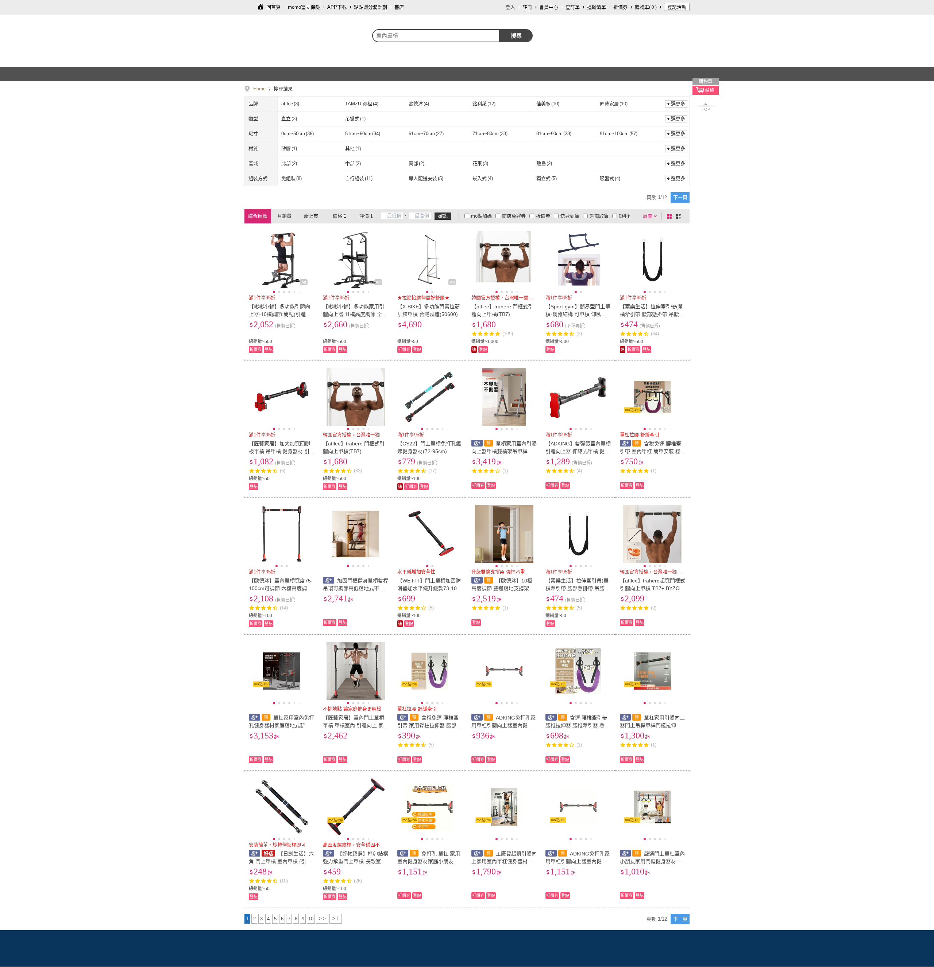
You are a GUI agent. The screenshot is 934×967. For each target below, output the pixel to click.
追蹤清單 (596, 7)
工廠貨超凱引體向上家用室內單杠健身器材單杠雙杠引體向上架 (504, 861)
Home (259, 88)
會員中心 (548, 7)
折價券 (620, 7)
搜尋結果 (282, 88)
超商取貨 (599, 216)
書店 (399, 7)
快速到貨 (569, 216)
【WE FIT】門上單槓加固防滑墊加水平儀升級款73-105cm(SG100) (429, 588)
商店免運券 (514, 216)
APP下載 (337, 7)
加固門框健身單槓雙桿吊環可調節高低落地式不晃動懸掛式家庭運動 (355, 588)
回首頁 (273, 7)
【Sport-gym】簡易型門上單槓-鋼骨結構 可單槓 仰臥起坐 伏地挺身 (577, 314)
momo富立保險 (304, 7)
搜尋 (516, 35)
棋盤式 (670, 216)
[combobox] (436, 36)
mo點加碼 (481, 216)
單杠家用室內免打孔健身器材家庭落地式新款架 (281, 725)
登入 (510, 7)
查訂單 (573, 7)
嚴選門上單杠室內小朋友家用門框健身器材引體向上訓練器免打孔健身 (652, 861)
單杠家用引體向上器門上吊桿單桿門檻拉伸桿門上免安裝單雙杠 (652, 725)
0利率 (625, 216)
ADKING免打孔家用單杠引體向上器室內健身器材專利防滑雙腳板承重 (503, 725)
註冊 (527, 7)
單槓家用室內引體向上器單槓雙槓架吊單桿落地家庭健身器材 (504, 451)
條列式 (679, 216)
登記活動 (676, 7)
